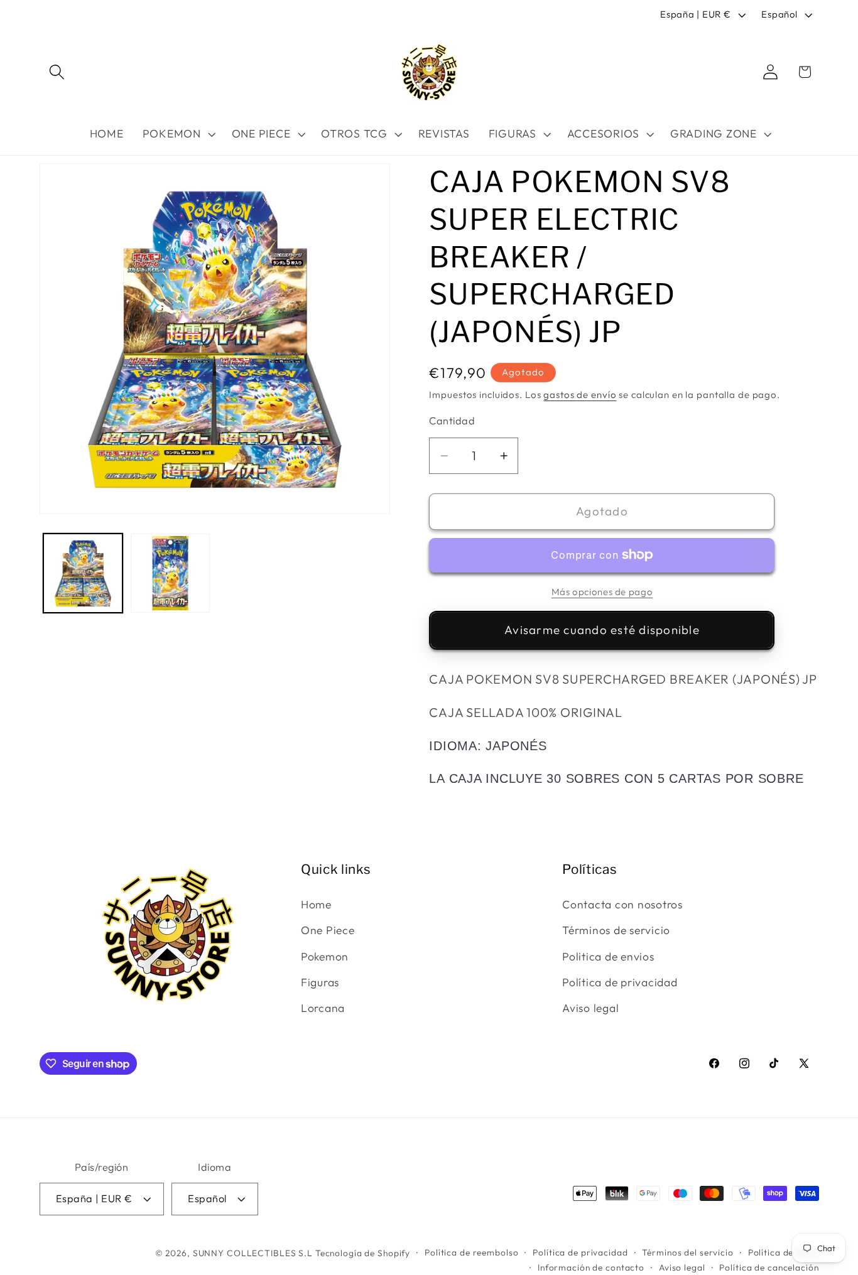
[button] (57, 72)
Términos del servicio (687, 1252)
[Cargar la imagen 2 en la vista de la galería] (170, 573)
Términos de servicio (616, 930)
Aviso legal (590, 1008)
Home (316, 904)
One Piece (328, 930)
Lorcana (323, 1008)
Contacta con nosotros (622, 904)
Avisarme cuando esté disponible (602, 629)
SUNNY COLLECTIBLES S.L (253, 1253)
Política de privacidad (620, 982)
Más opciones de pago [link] (602, 592)
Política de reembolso (471, 1252)
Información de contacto (591, 1267)
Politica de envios (608, 956)
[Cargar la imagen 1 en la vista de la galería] (82, 573)
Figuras (320, 982)
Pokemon (325, 956)
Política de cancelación (768, 1267)
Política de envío (783, 1252)
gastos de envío (579, 395)
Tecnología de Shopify (362, 1253)
